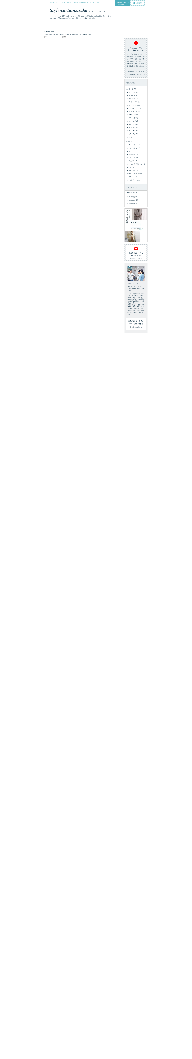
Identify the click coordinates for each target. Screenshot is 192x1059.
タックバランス (133, 99)
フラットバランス (134, 92)
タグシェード (132, 177)
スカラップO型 (133, 118)
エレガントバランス (134, 108)
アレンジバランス (134, 102)
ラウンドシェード (134, 151)
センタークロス (133, 127)
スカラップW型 (133, 121)
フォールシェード (134, 167)
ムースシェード (133, 158)
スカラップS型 (133, 115)
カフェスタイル (133, 134)
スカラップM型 (133, 124)
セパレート (132, 137)
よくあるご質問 (133, 200)
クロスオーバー (133, 131)
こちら (142, 71)
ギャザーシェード (134, 170)
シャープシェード (134, 148)
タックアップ (132, 161)
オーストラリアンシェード (136, 164)
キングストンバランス (135, 111)
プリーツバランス (134, 95)
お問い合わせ (132, 203)
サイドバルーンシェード (136, 174)
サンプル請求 (132, 197)
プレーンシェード (134, 145)
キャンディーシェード (135, 180)
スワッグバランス (134, 105)
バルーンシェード (134, 154)
